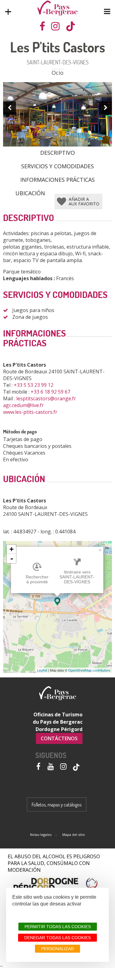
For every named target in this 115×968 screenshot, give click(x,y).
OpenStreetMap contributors (89, 670)
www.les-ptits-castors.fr (31, 412)
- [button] (12, 558)
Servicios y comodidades (57, 165)
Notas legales (41, 834)
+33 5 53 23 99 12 (34, 385)
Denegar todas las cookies (57, 937)
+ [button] (11, 549)
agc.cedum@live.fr (24, 405)
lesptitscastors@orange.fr (46, 398)
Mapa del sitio (73, 834)
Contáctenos (59, 738)
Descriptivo (57, 152)
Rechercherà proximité (37, 579)
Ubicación (30, 192)
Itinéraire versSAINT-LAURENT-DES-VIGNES (76, 577)
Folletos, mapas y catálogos (57, 805)
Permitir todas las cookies (58, 926)
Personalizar (57, 948)
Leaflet (42, 670)
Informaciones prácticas (57, 179)
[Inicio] (57, 8)
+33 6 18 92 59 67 (51, 391)
